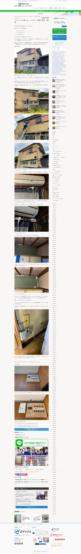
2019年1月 (54, 374)
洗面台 (54, 143)
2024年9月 (54, 250)
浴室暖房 (54, 133)
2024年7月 (54, 254)
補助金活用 (56, 72)
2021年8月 (54, 313)
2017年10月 (54, 403)
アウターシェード (55, 145)
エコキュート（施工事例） (57, 155)
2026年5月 (54, 211)
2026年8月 (54, 205)
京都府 (58, 63)
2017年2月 (54, 419)
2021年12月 (54, 305)
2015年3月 (54, 464)
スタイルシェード (55, 147)
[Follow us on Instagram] (22, 544)
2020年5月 (54, 342)
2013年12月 (54, 484)
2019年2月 (54, 372)
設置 (58, 72)
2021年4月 (54, 321)
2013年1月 (54, 492)
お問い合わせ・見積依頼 (38, 524)
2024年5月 (54, 258)
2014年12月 (54, 470)
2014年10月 (54, 474)
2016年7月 (54, 433)
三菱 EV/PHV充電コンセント (59, 61)
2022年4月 (54, 297)
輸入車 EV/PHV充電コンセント (56, 74)
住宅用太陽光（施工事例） (57, 165)
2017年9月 (54, 405)
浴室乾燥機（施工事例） (56, 153)
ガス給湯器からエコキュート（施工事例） (59, 157)
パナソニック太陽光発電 (60, 57)
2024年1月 (54, 260)
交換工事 (63, 61)
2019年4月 (54, 368)
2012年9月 (54, 498)
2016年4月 (54, 439)
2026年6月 (54, 209)
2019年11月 (54, 354)
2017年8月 (54, 407)
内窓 (53, 137)
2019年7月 (54, 362)
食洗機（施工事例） (56, 188)
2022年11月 (54, 283)
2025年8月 (54, 228)
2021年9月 (54, 311)
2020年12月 (54, 329)
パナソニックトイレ (55, 57)
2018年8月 (54, 384)
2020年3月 (54, 346)
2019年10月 (54, 356)
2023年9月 (54, 264)
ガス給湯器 (54, 141)
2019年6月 (54, 364)
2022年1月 (54, 303)
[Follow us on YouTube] (20, 544)
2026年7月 (54, 207)
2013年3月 (54, 488)
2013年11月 (54, 486)
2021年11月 (54, 307)
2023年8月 (54, 266)
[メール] (18, 544)
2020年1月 (54, 350)
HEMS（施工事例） (55, 173)
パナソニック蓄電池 (55, 59)
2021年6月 (54, 317)
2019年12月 (54, 352)
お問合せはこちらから (31, 507)
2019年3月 (54, 370)
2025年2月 (54, 240)
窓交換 (54, 149)
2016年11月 (54, 425)
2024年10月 (54, 248)
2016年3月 (54, 441)
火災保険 (54, 169)
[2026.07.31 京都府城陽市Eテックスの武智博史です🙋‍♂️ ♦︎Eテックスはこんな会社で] (35, 539)
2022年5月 (54, 295)
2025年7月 (54, 230)
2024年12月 (54, 244)
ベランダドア (63, 59)
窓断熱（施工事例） (56, 139)
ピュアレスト (59, 59)
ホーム (57, 0)
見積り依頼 (64, 0)
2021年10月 (54, 309)
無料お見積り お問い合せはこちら (32, 429)
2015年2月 (54, 466)
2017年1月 (54, 421)
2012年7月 (54, 502)
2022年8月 (54, 289)
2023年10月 (54, 262)
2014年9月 (54, 476)
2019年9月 (54, 358)
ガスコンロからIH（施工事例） (57, 151)
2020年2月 (54, 348)
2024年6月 (54, 256)
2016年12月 (54, 423)
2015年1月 (54, 468)
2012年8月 (54, 500)
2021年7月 (54, 315)
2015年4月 (54, 462)
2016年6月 (54, 435)
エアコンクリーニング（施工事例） (58, 198)
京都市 (56, 63)
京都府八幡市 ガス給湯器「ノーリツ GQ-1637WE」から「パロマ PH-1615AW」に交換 (61, 80)
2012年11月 (54, 496)
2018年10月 (54, 380)
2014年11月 (54, 472)
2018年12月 (54, 376)
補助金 (53, 72)
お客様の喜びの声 (23, 524)
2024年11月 (54, 246)
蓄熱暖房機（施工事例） (56, 192)
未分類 (54, 190)
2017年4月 (54, 415)
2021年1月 (54, 327)
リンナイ (54, 61)
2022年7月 (54, 291)
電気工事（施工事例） (22, 511)
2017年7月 (54, 409)
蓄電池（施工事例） (56, 163)
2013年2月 (54, 490)
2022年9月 (54, 287)
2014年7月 (54, 480)
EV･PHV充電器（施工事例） (57, 167)
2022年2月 (54, 301)
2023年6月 (54, 270)
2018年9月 (54, 382)
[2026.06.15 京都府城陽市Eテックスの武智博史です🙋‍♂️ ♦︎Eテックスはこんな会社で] (46, 539)
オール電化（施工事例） (56, 159)
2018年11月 (54, 378)
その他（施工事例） (56, 200)
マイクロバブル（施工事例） (57, 171)
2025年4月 (54, 236)
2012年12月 (54, 494)
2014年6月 (54, 482)
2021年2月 (54, 325)
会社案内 (60, 0)
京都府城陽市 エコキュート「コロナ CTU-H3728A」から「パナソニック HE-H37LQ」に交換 (61, 117)
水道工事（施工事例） (56, 194)
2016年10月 (54, 427)
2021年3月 (54, 323)
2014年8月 (54, 478)
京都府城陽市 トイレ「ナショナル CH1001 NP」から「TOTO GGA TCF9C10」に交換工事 (61, 96)
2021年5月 (54, 319)
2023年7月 (54, 268)
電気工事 (64, 74)
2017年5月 (54, 413)
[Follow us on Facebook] (15, 544)
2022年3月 (54, 299)
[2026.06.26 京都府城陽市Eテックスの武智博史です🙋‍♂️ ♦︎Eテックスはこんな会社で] (40, 539)
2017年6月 (54, 411)
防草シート (61, 74)
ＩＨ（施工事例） (55, 161)
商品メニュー (17, 524)
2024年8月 (54, 252)
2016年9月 (54, 429)
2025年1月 (54, 242)
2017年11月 (54, 401)
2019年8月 (54, 360)
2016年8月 (54, 431)
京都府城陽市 (61, 63)
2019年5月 (54, 366)
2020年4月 (54, 344)
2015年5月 (54, 460)
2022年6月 (54, 293)
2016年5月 (54, 437)
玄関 (53, 135)
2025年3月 (54, 238)
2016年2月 (54, 443)
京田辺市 (54, 63)
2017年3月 (54, 417)
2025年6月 (54, 232)
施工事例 (28, 524)
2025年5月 (54, 234)
